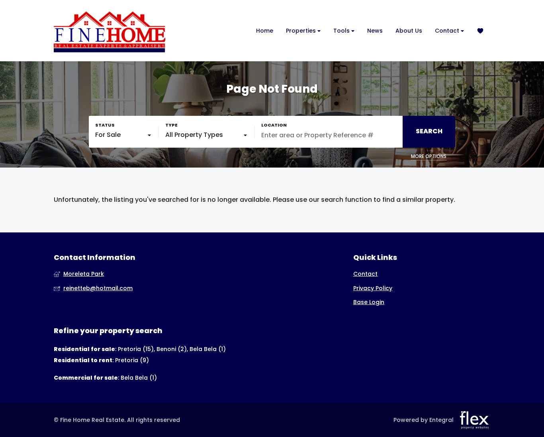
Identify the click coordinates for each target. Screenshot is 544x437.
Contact (448, 31)
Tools (342, 31)
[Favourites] (480, 31)
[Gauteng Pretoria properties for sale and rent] (109, 31)
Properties (301, 31)
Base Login (368, 302)
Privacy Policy (372, 288)
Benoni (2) (172, 349)
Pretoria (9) (132, 360)
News (375, 31)
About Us (408, 31)
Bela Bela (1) (208, 349)
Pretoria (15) (136, 349)
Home (264, 31)
